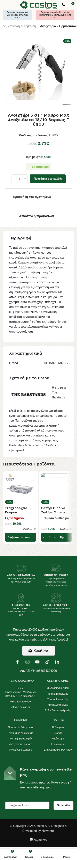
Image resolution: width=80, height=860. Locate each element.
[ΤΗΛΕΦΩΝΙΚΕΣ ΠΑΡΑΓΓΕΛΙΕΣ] (21, 598)
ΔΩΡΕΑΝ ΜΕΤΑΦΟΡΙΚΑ (21, 575)
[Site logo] (38, 5)
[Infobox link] (63, 5)
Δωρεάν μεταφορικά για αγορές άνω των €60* (18, 15)
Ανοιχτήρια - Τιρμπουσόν (58, 26)
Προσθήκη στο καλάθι (48, 178)
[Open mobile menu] (4, 5)
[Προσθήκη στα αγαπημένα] (32, 476)
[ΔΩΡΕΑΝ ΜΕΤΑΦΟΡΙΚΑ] (21, 568)
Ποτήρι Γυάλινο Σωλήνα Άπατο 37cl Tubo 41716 (53, 512)
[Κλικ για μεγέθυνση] (11, 99)
